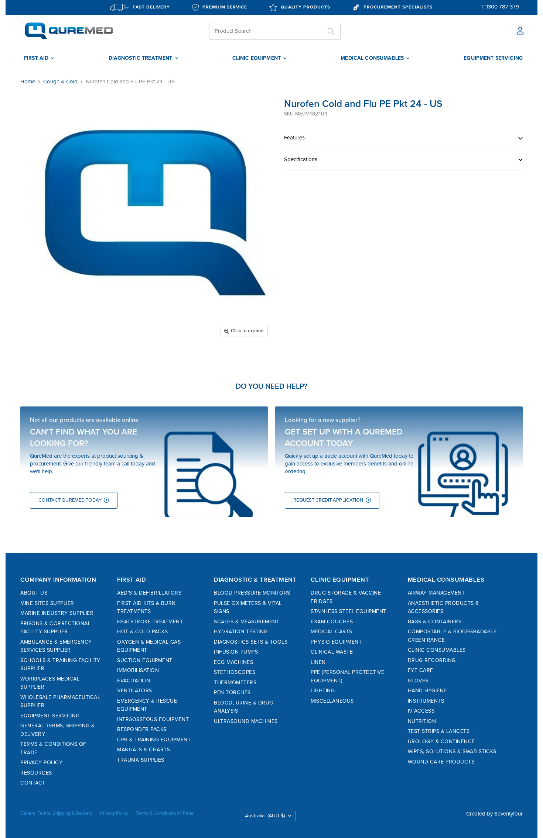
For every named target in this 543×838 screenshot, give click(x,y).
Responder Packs (142, 729)
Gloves (418, 681)
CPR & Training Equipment (154, 740)
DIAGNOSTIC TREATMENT (141, 58)
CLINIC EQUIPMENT (257, 58)
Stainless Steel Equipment (348, 611)
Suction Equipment (145, 660)
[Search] (331, 31)
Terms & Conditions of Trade (165, 813)
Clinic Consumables (437, 650)
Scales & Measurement (246, 622)
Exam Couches (332, 622)
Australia (265, 816)
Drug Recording (432, 660)
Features (294, 137)
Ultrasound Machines (246, 721)
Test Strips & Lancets (439, 731)
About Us (33, 593)
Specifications (300, 159)
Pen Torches (232, 692)
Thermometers (235, 682)
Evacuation (133, 681)
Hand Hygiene (427, 691)
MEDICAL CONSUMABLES (373, 58)
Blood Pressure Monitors (252, 593)
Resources (36, 773)
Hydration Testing (241, 631)
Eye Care (420, 670)
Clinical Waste (332, 652)
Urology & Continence (441, 741)
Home (27, 82)
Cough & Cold (60, 82)
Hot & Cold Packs (142, 631)
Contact (32, 783)
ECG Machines (233, 662)
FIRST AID (37, 58)
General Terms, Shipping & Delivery (56, 813)
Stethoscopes (234, 672)
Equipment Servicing (50, 716)
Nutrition (422, 721)
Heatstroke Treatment (150, 622)
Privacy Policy (41, 762)
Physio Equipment (336, 642)
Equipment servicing (493, 58)
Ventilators (134, 691)
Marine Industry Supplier (56, 613)
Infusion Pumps (236, 652)
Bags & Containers (435, 622)
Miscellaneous (332, 701)
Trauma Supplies (140, 760)
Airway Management (436, 593)
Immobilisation (138, 670)
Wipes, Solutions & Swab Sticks (452, 751)
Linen (318, 662)
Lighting (323, 691)
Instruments (426, 701)
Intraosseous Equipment (153, 719)
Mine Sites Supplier (47, 603)
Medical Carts (331, 631)
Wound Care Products (441, 762)
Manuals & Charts (143, 750)
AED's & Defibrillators (149, 593)
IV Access (421, 711)
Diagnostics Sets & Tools (250, 642)
